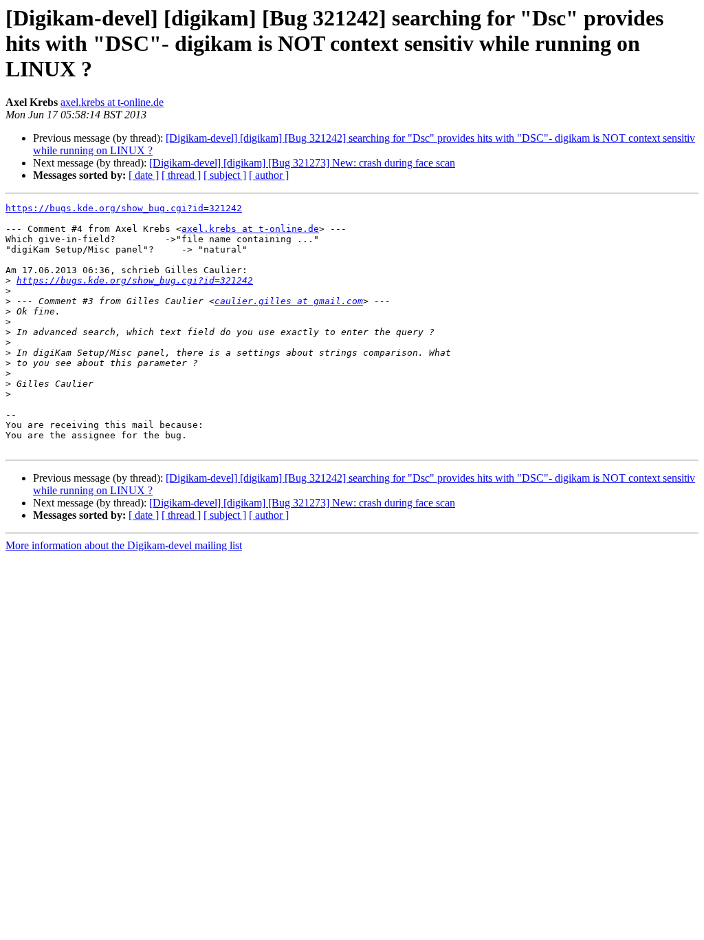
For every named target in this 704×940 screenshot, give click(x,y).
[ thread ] (181, 175)
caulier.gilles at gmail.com (288, 301)
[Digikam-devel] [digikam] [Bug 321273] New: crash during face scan (302, 163)
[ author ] (269, 175)
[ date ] (144, 175)
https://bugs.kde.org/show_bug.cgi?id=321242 (124, 208)
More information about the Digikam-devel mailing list (124, 545)
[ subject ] (225, 175)
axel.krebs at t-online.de (112, 102)
